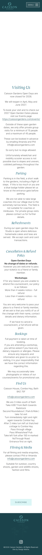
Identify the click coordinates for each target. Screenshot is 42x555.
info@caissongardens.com (21, 396)
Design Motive (23, 549)
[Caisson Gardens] (9, 6)
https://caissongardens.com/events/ (21, 119)
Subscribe (21, 502)
